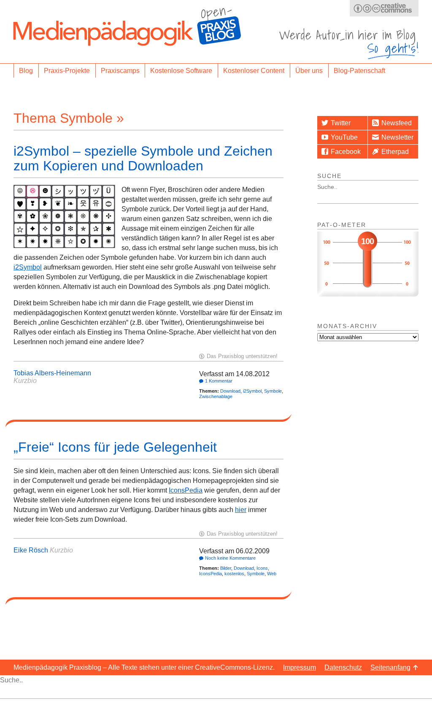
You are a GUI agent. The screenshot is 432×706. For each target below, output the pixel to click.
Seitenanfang (390, 667)
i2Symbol (28, 267)
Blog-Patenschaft (359, 70)
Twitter (341, 123)
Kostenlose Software (181, 70)
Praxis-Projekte (67, 70)
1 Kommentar (218, 380)
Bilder (225, 568)
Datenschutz (343, 667)
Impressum (299, 667)
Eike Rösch (31, 550)
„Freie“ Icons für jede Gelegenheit (115, 447)
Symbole (273, 390)
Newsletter (397, 137)
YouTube (344, 137)
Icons (262, 568)
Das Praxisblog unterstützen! (242, 356)
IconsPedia (185, 490)
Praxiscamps (120, 70)
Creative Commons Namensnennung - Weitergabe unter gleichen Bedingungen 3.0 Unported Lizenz (384, 8)
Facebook (346, 151)
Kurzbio (25, 380)
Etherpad (395, 151)
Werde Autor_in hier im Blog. (348, 43)
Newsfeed (396, 123)
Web (271, 573)
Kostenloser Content (253, 70)
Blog (26, 70)
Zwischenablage (215, 396)
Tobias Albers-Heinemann (52, 373)
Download (230, 390)
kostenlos (234, 573)
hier (240, 509)
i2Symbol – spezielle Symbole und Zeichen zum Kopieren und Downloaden (143, 158)
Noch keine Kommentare (230, 557)
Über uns (309, 70)
